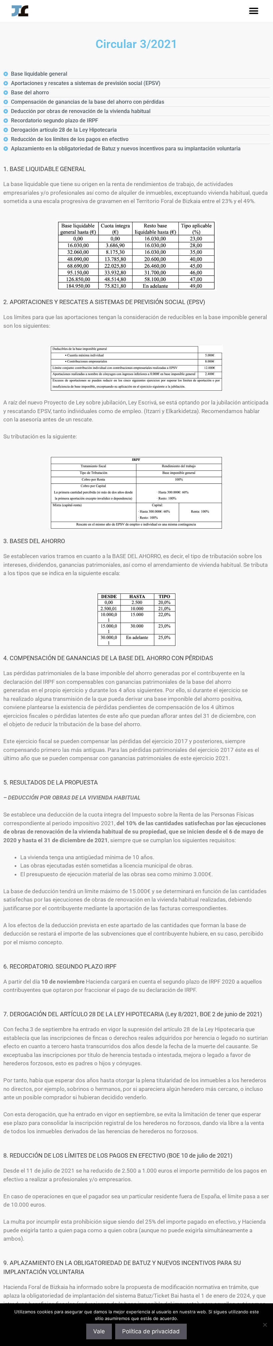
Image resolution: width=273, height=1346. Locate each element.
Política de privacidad (151, 1331)
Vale (99, 1331)
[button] (253, 10)
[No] (264, 1324)
